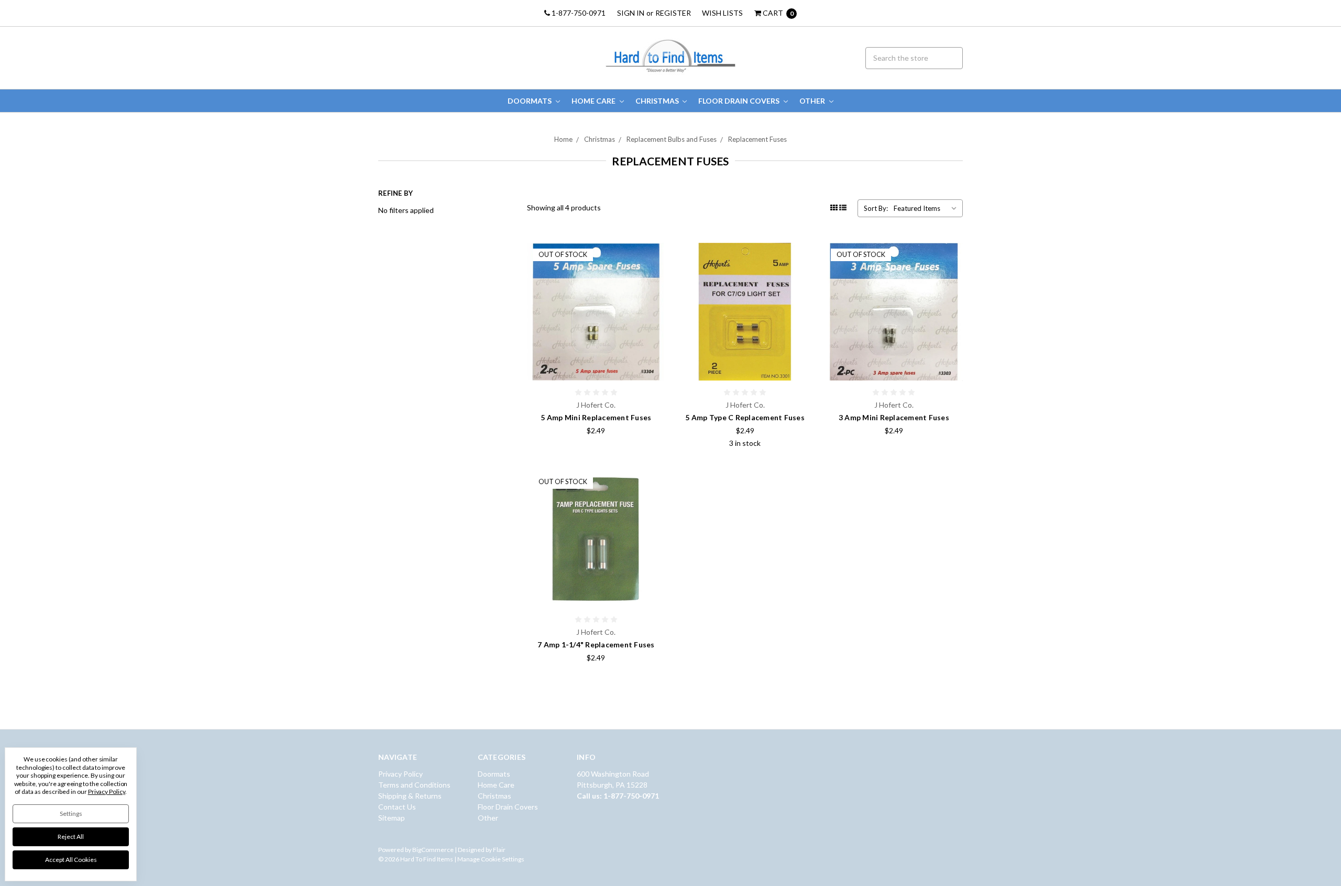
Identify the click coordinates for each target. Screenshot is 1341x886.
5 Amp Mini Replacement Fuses (596, 417)
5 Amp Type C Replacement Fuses (745, 417)
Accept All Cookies (71, 859)
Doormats (530, 100)
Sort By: (876, 208)
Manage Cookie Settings (490, 859)
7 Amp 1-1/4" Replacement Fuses (596, 644)
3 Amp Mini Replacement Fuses (894, 417)
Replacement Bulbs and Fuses (671, 139)
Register (673, 12)
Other (813, 100)
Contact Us (397, 806)
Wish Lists (722, 12)
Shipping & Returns (410, 795)
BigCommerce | (434, 850)
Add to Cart (745, 360)
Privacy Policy (400, 773)
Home (563, 139)
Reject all (71, 836)
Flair (499, 850)
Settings (71, 813)
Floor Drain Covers (739, 100)
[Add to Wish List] (654, 269)
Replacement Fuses (757, 139)
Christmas (657, 100)
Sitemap (391, 817)
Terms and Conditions (414, 784)
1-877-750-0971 (578, 12)
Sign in (630, 12)
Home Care (594, 100)
